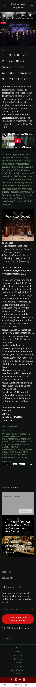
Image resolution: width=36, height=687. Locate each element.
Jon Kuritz (14, 444)
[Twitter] (20, 679)
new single (8, 457)
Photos (18, 663)
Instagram (7, 420)
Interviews (18, 655)
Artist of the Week (18, 670)
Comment (25, 511)
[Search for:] (18, 638)
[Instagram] (24, 679)
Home (18, 648)
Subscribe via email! (11, 587)
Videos (5, 50)
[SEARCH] (4, 5)
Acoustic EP (8, 439)
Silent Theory (21, 457)
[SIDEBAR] (18, 562)
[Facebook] (16, 679)
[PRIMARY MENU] (32, 5)
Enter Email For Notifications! (18, 619)
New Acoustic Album (12, 452)
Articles (18, 666)
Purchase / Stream (16, 270)
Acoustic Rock (15, 442)
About (18, 652)
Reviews (18, 659)
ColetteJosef (10, 426)
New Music (24, 455)
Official (6, 414)
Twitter (18, 417)
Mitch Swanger (25, 449)
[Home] (12, 679)
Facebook (7, 417)
